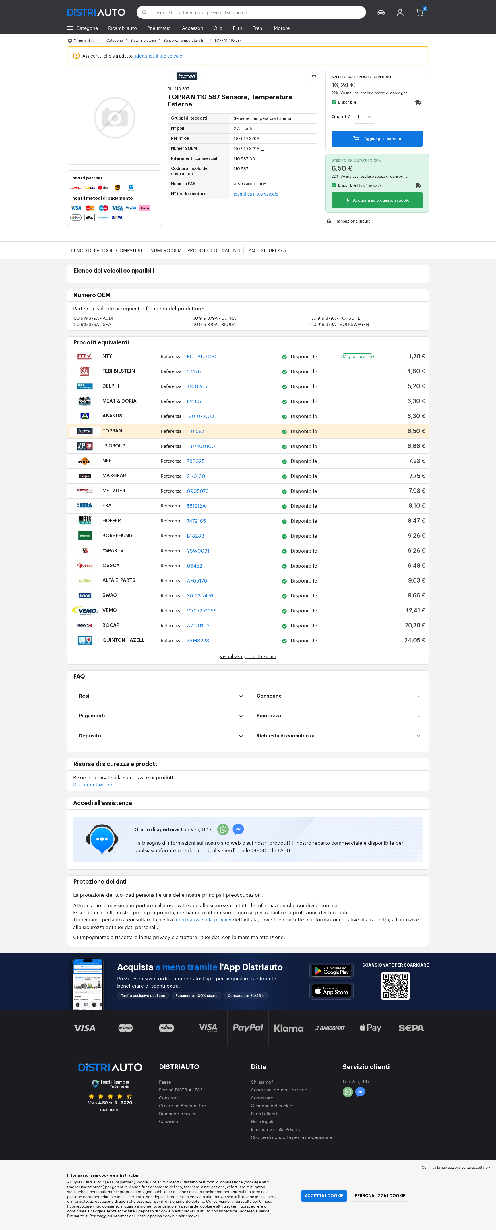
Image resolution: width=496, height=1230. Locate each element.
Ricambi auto (122, 28)
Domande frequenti (179, 1113)
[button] (381, 12)
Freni (258, 28)
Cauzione (168, 1121)
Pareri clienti (264, 1113)
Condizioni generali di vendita (282, 1090)
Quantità (341, 117)
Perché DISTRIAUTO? (181, 1090)
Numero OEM (166, 250)
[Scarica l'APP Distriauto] (331, 971)
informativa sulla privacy (202, 919)
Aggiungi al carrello (382, 139)
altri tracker (189, 1215)
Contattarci (262, 1098)
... (262, 148)
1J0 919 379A (93, 318)
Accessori (192, 28)
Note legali (262, 1121)
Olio (218, 28)
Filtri (237, 28)
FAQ (250, 250)
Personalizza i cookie (380, 1196)
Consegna (169, 1098)
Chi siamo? (262, 1082)
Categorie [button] (87, 28)
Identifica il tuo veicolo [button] (256, 193)
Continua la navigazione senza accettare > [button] (456, 1167)
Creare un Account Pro (182, 1105)
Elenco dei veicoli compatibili (107, 250)
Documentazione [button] (92, 784)
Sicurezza (273, 250)
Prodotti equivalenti (214, 250)
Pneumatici (159, 28)
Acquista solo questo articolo (381, 200)
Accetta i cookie (324, 1196)
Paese (165, 1082)
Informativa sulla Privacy (276, 1129)
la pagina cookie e (162, 1215)
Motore (282, 28)
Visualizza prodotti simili (248, 656)
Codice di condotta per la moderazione (291, 1137)
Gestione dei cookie (271, 1105)
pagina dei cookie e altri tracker (208, 1206)
